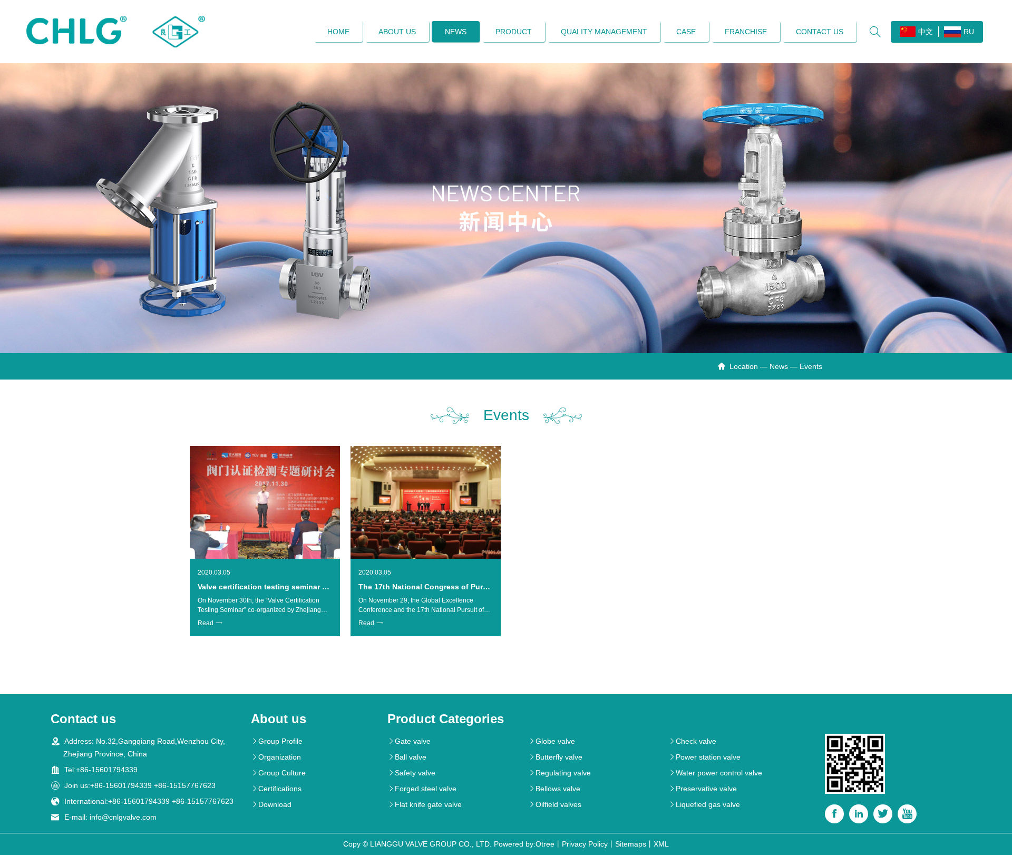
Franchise (746, 31)
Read (210, 623)
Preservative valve (702, 788)
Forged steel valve (421, 788)
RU (969, 31)
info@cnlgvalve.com (123, 817)
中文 (925, 31)
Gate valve (409, 741)
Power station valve (704, 757)
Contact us (819, 31)
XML (661, 844)
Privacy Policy (585, 844)
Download (271, 804)
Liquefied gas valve (704, 804)
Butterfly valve (555, 757)
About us (397, 31)
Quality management (604, 31)
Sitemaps (630, 844)
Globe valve (551, 741)
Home (338, 31)
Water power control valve (715, 773)
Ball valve (406, 757)
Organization (276, 757)
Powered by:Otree (524, 844)
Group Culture (278, 773)
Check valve (692, 741)
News (455, 31)
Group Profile (277, 741)
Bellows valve (554, 788)
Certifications (276, 788)
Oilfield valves (554, 804)
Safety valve (411, 773)
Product (513, 31)
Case (686, 31)
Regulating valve (559, 773)
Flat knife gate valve (424, 804)
